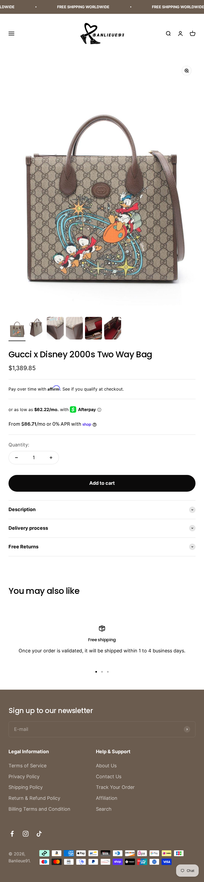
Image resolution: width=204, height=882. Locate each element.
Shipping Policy (25, 787)
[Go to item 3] (55, 329)
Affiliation (106, 798)
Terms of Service (27, 765)
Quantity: (18, 445)
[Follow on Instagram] (25, 833)
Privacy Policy (24, 776)
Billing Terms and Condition (39, 809)
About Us (106, 765)
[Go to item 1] (17, 329)
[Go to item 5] (93, 329)
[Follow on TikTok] (39, 833)
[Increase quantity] (51, 457)
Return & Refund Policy (34, 798)
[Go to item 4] (74, 329)
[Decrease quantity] (16, 457)
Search (104, 809)
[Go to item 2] (36, 329)
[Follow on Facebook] (12, 833)
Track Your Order (115, 787)
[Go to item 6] (112, 329)
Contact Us (108, 776)
